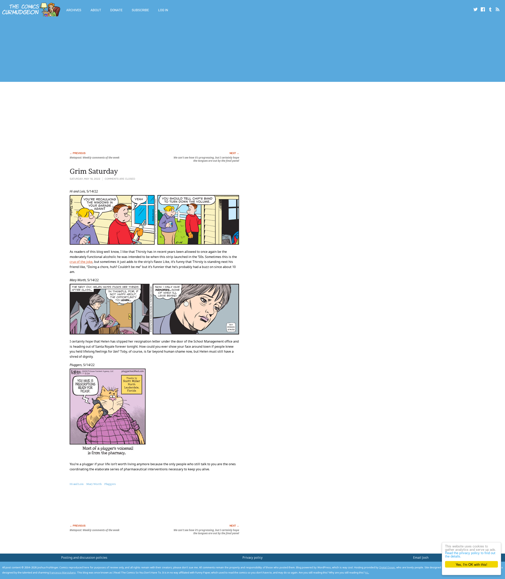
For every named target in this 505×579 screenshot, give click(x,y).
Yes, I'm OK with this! (471, 564)
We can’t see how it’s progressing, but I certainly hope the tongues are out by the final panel (206, 159)
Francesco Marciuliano (63, 572)
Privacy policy (252, 557)
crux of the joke (81, 262)
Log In (163, 10)
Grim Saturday (94, 171)
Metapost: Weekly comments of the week (95, 157)
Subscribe (140, 10)
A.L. (367, 572)
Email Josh (420, 557)
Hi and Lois (77, 484)
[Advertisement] (72, 50)
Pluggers (110, 484)
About (96, 10)
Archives (73, 10)
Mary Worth (94, 484)
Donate (116, 10)
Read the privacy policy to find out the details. (470, 554)
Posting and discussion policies (84, 557)
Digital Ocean (387, 567)
